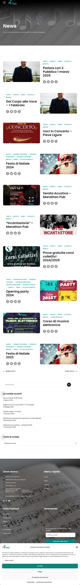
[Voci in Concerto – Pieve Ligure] (21, 133)
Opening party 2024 (17, 293)
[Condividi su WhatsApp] (56, 81)
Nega (40, 572)
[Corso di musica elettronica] (21, 323)
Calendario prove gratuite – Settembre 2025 (17, 425)
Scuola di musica (26, 159)
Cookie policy (31, 582)
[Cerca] (69, 385)
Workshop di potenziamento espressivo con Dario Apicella (22, 418)
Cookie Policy (7, 533)
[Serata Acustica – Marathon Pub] (21, 195)
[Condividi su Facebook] (44, 81)
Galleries (46, 484)
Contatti (46, 488)
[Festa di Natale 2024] (58, 164)
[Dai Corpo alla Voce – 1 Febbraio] (58, 103)
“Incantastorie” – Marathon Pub (19, 225)
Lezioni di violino (29, 285)
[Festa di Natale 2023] (58, 354)
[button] (77, 547)
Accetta (40, 566)
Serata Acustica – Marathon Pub (57, 195)
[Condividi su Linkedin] (52, 81)
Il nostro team (7, 518)
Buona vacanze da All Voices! (12, 398)
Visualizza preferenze (40, 577)
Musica (53, 61)
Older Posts (69, 371)
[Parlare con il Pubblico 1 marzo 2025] (21, 71)
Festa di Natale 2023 (18, 355)
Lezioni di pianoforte (23, 282)
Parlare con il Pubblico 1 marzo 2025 (56, 72)
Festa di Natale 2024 (18, 165)
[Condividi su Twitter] (48, 81)
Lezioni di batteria (20, 279)
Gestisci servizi (9, 560)
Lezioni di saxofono (24, 157)
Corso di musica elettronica (56, 323)
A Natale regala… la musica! (12, 411)
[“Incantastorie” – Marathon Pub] (58, 225)
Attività (5, 521)
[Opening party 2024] (58, 290)
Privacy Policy (7, 529)
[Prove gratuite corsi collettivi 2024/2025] (21, 256)
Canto (45, 61)
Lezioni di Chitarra (20, 154)
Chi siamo (6, 514)
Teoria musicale (56, 317)
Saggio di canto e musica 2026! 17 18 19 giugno (18, 405)
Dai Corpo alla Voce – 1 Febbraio (21, 103)
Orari (4, 525)
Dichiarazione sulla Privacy (44, 582)
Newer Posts (11, 371)
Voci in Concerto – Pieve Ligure (57, 133)
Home (46, 477)
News (60, 61)
